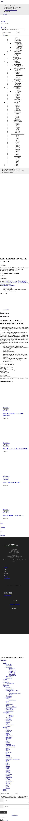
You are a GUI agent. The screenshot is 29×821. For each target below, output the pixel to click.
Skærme (18, 97)
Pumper (17, 77)
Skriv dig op (3, 812)
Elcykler (16, 54)
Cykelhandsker (17, 58)
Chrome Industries (17, 121)
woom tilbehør (17, 86)
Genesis (18, 131)
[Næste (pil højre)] (2, 819)
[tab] (16, 309)
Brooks (17, 117)
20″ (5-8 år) (19, 47)
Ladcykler (16, 55)
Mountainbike (17, 51)
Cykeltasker (17, 72)
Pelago (17, 142)
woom (17, 161)
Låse (17, 76)
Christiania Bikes (17, 120)
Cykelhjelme (16, 60)
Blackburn (17, 113)
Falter (17, 125)
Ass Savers (17, 105)
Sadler (17, 80)
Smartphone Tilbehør (17, 81)
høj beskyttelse (18, 281)
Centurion (17, 119)
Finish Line (17, 127)
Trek (17, 160)
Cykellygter (17, 70)
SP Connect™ (17, 156)
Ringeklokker (17, 79)
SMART (17, 154)
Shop (7, 170)
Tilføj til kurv (3, 278)
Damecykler (18, 40)
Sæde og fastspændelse (19, 68)
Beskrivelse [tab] (4, 313)
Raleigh (17, 145)
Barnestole (17, 62)
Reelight (18, 147)
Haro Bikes (17, 132)
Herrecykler (17, 39)
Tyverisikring (17, 83)
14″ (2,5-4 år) (19, 44)
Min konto (2, 527)
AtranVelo (17, 106)
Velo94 (1, 2)
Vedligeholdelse (17, 99)
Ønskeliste (2, 535)
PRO (17, 143)
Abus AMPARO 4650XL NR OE (13, 516)
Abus (17, 103)
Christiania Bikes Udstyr (18, 65)
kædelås (24, 281)
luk (7, 820)
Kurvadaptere (19, 75)
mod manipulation (4, 282)
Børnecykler (18, 42)
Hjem (3, 170)
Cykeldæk (17, 92)
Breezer (17, 116)
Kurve (17, 73)
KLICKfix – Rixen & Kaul (17, 134)
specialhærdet (21, 282)
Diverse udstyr (17, 84)
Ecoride (17, 124)
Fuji (18, 128)
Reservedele (16, 87)
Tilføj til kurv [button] (6, 407)
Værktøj (18, 101)
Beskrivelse (6, 309)
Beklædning (16, 57)
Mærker (16, 102)
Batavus (18, 109)
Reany (17, 146)
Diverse (19, 69)
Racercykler (18, 53)
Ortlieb (17, 141)
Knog (17, 135)
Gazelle (17, 130)
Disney (17, 123)
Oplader (19, 91)
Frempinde (17, 94)
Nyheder (16, 165)
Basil (17, 108)
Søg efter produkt (6, 29)
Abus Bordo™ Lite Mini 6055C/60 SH (15, 449)
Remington (17, 149)
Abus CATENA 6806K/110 (11, 482)
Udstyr (16, 61)
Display (19, 90)
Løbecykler (19, 43)
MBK (17, 138)
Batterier (18, 88)
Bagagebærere (17, 64)
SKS (17, 153)
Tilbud (16, 164)
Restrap (17, 150)
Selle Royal (17, 152)
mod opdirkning (13, 282)
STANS (18, 157)
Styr (18, 98)
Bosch (17, 114)
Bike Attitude (17, 110)
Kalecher (19, 66)
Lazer (17, 136)
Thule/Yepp (17, 158)
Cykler (16, 38)
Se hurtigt (6, 409)
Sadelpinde (17, 95)
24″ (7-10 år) (19, 49)
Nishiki (17, 139)
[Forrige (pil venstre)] (0, 819)
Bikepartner (17, 112)
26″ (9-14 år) (19, 50)
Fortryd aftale (15, 815)
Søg (18, 32)
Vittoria (17, 162)
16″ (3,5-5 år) (19, 46)
